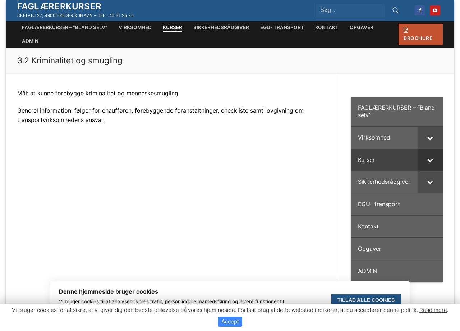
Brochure (418, 38)
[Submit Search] (395, 10)
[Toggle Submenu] (430, 138)
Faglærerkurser (59, 6)
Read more (433, 310)
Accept (230, 321)
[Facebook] (420, 10)
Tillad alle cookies (366, 300)
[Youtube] (435, 10)
